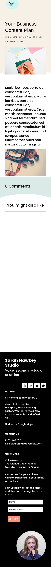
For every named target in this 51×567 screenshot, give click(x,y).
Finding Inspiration (25, 249)
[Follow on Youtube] (37, 385)
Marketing (25, 37)
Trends (37, 37)
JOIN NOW (13, 519)
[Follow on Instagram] (24, 385)
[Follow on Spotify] (43, 385)
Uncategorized (14, 41)
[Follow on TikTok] (30, 385)
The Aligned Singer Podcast (21, 463)
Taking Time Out (25, 291)
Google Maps (25, 424)
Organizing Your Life (25, 334)
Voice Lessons (13, 460)
